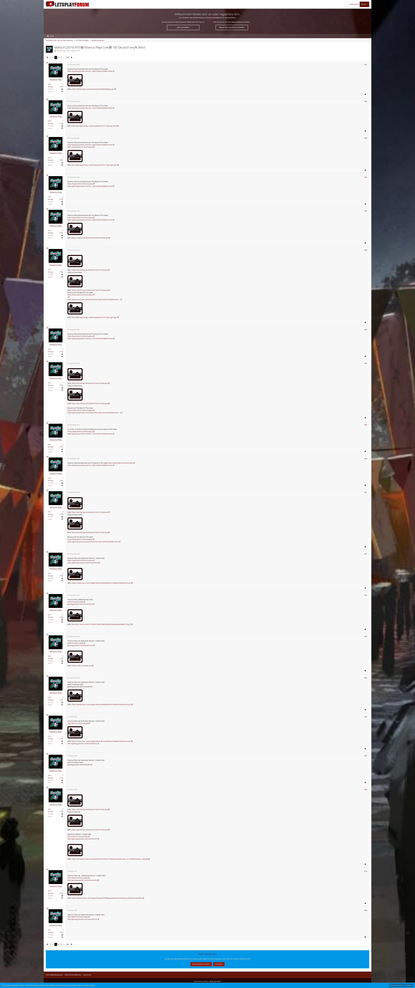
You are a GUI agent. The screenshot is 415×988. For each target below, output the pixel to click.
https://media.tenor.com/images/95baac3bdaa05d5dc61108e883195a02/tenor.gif (101, 583)
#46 (365, 250)
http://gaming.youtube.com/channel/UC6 (82, 743)
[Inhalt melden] (365, 94)
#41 (365, 65)
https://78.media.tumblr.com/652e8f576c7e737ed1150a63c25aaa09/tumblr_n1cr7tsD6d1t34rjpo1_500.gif (109, 859)
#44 (365, 177)
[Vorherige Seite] (47, 57)
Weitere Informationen (397, 985)
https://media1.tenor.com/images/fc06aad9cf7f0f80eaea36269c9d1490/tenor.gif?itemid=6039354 (107, 898)
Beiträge (50, 87)
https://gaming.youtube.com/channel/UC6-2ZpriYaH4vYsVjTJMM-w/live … (93, 299)
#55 (365, 678)
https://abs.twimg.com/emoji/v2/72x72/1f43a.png (89, 270)
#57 (365, 756)
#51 (365, 492)
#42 (365, 101)
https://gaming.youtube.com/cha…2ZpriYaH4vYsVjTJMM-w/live (89, 71)
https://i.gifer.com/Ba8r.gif (81, 666)
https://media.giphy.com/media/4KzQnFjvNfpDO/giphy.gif (93, 89)
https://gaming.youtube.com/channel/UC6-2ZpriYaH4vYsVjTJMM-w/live (92, 542)
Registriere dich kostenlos (212, 959)
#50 (365, 458)
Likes (49, 84)
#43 (365, 138)
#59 (365, 871)
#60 (365, 910)
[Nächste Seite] (71, 57)
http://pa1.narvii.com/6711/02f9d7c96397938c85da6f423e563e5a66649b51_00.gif (101, 624)
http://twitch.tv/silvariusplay (77, 723)
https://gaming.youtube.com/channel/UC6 (82, 563)
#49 (365, 425)
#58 (365, 789)
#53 (365, 595)
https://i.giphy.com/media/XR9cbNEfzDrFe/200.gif (90, 238)
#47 (365, 330)
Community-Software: (207, 981)
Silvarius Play (61, 51)
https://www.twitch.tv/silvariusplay (80, 147)
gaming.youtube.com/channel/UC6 (80, 604)
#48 (365, 363)
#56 (365, 717)
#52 (365, 554)
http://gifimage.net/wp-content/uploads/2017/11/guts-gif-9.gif (94, 126)
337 (67, 57)
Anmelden (219, 964)
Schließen (409, 985)
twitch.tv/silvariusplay (75, 602)
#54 (365, 636)
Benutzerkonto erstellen (201, 964)
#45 (365, 211)
